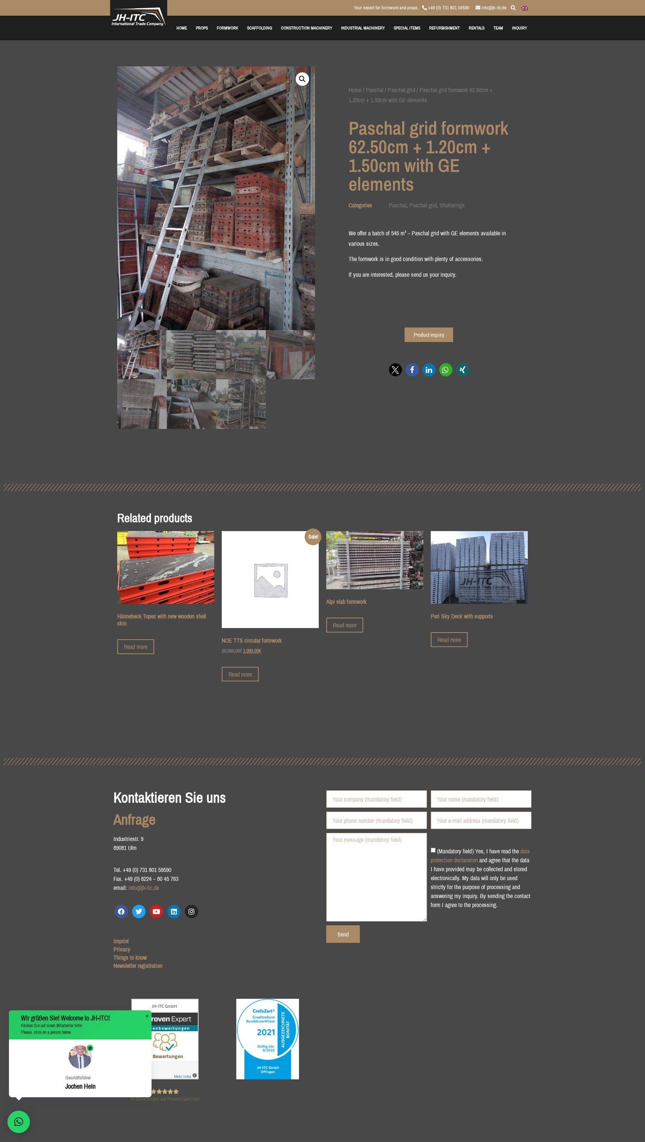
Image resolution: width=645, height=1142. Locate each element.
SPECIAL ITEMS (407, 28)
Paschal (374, 90)
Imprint (121, 941)
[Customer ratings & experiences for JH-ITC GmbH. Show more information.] (165, 1077)
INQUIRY (519, 28)
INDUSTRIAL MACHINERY (363, 28)
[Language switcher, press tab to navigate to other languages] (524, 7)
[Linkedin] (174, 911)
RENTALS (476, 28)
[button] (302, 79)
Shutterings (452, 205)
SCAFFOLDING (259, 28)
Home (355, 90)
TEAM (498, 28)
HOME (182, 28)
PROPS (202, 28)
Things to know (130, 957)
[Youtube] (156, 911)
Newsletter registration (137, 965)
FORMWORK (227, 28)
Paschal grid (401, 90)
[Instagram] (191, 911)
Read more (135, 647)
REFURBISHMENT (444, 28)
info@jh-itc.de (493, 7)
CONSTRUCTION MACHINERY (306, 28)
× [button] (147, 1016)
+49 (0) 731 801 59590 (448, 7)
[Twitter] (139, 911)
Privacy (121, 949)
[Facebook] (121, 911)
